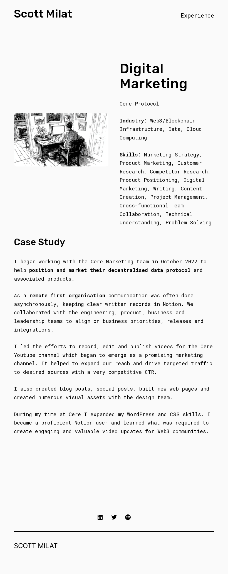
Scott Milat (43, 13)
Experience (197, 15)
